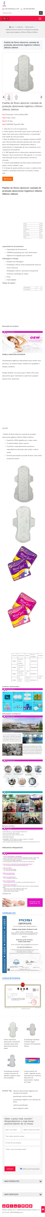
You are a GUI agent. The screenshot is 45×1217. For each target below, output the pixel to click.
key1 (4, 114)
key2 (4, 118)
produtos (20, 27)
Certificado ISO (9, 913)
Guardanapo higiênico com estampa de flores (27, 1101)
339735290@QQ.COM (12, 9)
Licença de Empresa (11, 978)
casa (11, 27)
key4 (4, 124)
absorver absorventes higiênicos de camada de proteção (25, 1092)
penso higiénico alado (20, 1108)
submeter (10, 1169)
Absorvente (29, 27)
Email (7, 178)
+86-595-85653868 (29, 9)
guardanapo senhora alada (22, 1096)
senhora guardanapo (20, 1105)
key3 (4, 121)
